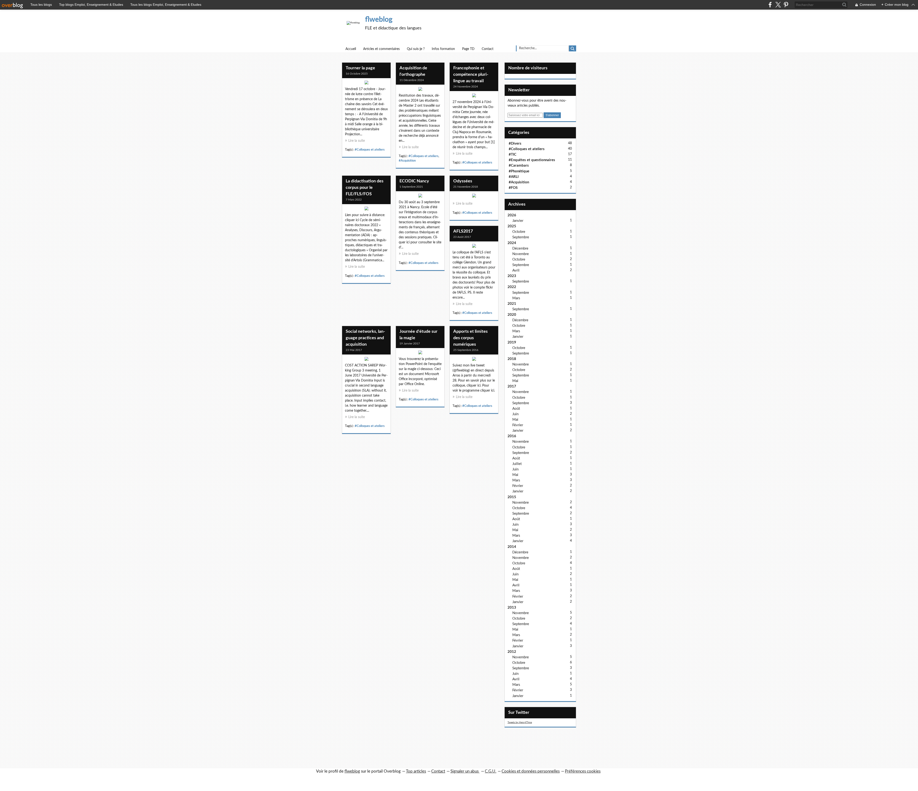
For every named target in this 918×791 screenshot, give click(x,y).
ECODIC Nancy (414, 181)
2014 (512, 547)
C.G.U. (490, 771)
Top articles (416, 771)
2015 (512, 497)
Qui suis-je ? (416, 49)
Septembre (520, 237)
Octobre (518, 232)
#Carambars (519, 165)
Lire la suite (356, 140)
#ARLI (514, 177)
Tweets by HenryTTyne (520, 722)
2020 (512, 314)
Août (516, 408)
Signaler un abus (465, 771)
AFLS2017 (463, 231)
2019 (512, 342)
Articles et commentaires (381, 49)
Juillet (517, 464)
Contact (487, 49)
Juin (515, 414)
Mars (516, 298)
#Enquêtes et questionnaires (532, 160)
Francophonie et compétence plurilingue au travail (470, 74)
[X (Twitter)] (778, 4)
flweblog (379, 19)
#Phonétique (519, 171)
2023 (512, 276)
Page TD (468, 49)
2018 (512, 359)
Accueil (350, 49)
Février (517, 425)
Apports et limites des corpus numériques (470, 338)
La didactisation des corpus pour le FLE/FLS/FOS (364, 187)
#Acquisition (407, 160)
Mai (515, 381)
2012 (512, 652)
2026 (512, 215)
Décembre (520, 248)
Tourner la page (360, 68)
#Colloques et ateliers (370, 149)
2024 (512, 243)
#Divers (515, 143)
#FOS (513, 188)
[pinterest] (786, 4)
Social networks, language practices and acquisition (365, 338)
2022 (512, 287)
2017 (512, 386)
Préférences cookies (583, 771)
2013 (512, 607)
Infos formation (443, 49)
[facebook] (770, 4)
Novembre (520, 254)
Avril (515, 270)
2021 (512, 303)
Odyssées (462, 181)
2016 (512, 436)
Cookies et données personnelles (531, 771)
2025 (512, 226)
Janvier (517, 221)
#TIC (512, 154)
